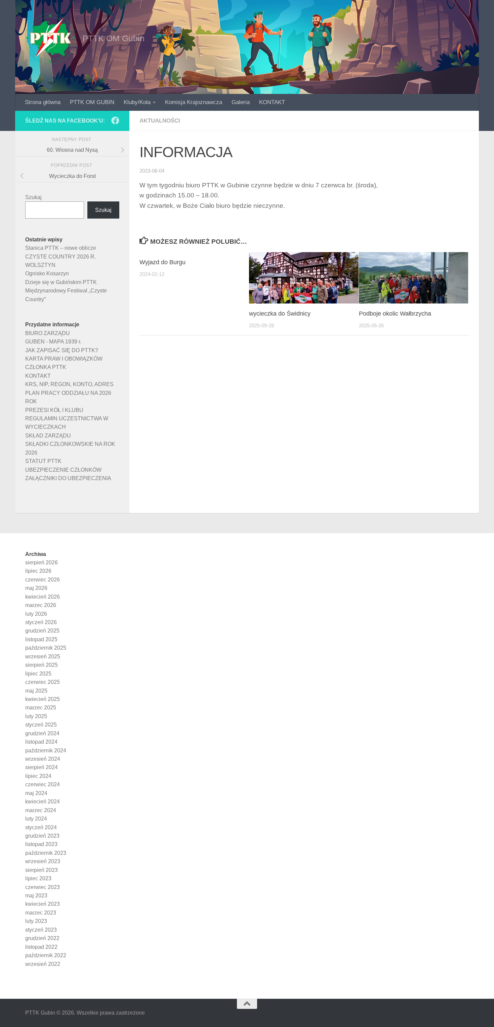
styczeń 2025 (41, 725)
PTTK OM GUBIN (92, 102)
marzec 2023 (40, 913)
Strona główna (42, 102)
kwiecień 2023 (42, 904)
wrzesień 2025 (42, 656)
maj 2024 (36, 793)
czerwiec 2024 (42, 784)
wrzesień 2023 (42, 861)
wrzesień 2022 (42, 964)
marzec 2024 (40, 810)
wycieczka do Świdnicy (280, 313)
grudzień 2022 (42, 938)
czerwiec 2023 (42, 887)
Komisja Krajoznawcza (193, 102)
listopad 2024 (41, 742)
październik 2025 (45, 648)
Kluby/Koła (137, 102)
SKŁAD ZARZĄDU (48, 435)
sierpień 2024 (41, 767)
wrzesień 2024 (42, 759)
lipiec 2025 (38, 673)
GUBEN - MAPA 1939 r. (53, 341)
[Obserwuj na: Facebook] (115, 120)
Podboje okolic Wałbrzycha (395, 313)
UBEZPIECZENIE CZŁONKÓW (63, 470)
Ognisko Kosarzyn (47, 273)
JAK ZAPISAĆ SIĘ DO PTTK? (61, 350)
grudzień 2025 (42, 631)
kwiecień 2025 (42, 699)
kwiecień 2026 (42, 597)
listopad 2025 (41, 639)
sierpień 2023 (41, 870)
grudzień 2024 (42, 733)
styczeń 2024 (41, 827)
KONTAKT (272, 102)
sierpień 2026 (41, 562)
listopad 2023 (41, 844)
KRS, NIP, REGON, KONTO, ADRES (69, 384)
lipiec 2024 (38, 776)
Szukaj (33, 197)
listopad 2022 (41, 947)
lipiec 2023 (38, 878)
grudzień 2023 (42, 836)
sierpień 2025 (41, 665)
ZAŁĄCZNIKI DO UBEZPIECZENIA (68, 478)
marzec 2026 (40, 605)
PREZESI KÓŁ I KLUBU (54, 410)
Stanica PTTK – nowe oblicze (60, 248)
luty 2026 (36, 614)
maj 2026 (36, 588)
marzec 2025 (40, 707)
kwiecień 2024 (42, 801)
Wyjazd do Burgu (162, 262)
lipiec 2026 (38, 571)
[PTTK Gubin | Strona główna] (50, 38)
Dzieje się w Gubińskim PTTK (61, 282)
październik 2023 (45, 853)
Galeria (241, 102)
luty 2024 (36, 819)
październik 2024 (45, 750)
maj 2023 (36, 895)
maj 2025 (36, 691)
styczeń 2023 (41, 930)
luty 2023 (36, 921)
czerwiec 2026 (42, 579)
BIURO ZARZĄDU (47, 333)
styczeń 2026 (41, 622)
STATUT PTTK (43, 461)
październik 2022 (45, 955)
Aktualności (159, 121)
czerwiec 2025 (42, 682)
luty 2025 (36, 716)
